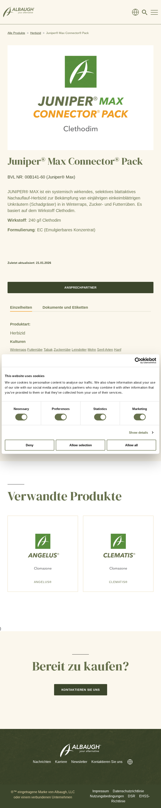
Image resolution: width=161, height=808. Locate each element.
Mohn (92, 349)
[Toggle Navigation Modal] (154, 12)
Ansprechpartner (80, 287)
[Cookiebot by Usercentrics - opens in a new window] (137, 360)
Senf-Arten (105, 349)
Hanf (117, 349)
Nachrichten (42, 762)
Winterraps (18, 349)
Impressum (100, 791)
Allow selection (80, 445)
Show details (138, 432)
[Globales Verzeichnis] (135, 12)
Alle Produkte (16, 33)
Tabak (48, 349)
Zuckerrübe (62, 349)
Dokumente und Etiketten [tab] (65, 307)
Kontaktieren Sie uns (80, 689)
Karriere (61, 762)
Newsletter (79, 762)
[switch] (61, 417)
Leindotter (79, 349)
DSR (131, 796)
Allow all (131, 445)
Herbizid (35, 33)
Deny (29, 445)
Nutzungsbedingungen (107, 796)
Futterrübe (35, 349)
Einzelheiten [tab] (21, 307)
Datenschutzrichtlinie (128, 791)
